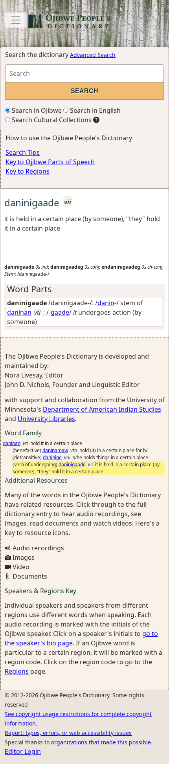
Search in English (94, 110)
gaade (60, 312)
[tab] (84, 289)
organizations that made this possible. (101, 742)
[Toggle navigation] (16, 20)
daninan (19, 312)
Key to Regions (28, 171)
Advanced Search (93, 55)
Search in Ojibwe (36, 110)
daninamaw (55, 450)
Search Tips (23, 152)
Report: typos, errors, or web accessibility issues (68, 733)
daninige (52, 457)
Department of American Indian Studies (102, 409)
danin (105, 303)
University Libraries (46, 418)
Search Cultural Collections (51, 119)
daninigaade (72, 464)
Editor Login (23, 751)
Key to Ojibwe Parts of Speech (50, 162)
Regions (17, 671)
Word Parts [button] (29, 289)
